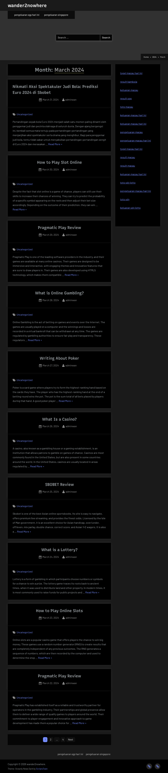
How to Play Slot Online (59, 162)
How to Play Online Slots (59, 610)
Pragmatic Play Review (59, 227)
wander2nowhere (27, 5)
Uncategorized (24, 114)
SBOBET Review (59, 484)
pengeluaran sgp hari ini (26, 14)
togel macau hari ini (131, 73)
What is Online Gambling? (59, 293)
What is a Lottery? (59, 549)
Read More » (55, 144)
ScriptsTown (42, 768)
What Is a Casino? (59, 419)
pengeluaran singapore (56, 14)
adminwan (70, 99)
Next (70, 739)
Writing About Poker (59, 358)
